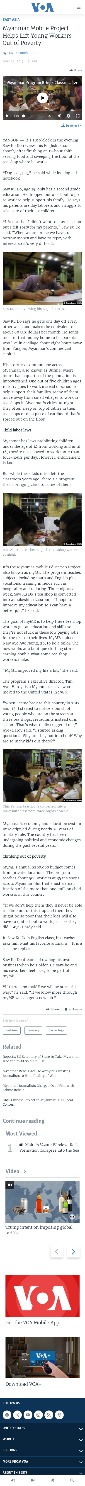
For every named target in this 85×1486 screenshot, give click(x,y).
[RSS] (48, 1415)
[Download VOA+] (42, 1357)
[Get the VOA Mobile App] (42, 1296)
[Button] (75, 70)
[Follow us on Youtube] (28, 1415)
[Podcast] (59, 1415)
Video (12, 1172)
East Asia (11, 20)
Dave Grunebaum (21, 53)
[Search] (72, 1480)
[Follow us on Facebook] (7, 1415)
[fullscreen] (77, 115)
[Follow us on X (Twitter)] (17, 1415)
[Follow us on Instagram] (38, 1415)
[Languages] (52, 1480)
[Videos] (32, 1480)
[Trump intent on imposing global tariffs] (42, 1202)
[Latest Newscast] (13, 1480)
